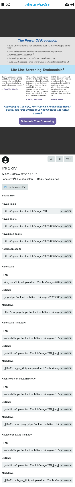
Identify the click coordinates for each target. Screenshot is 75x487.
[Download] (51, 159)
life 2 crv (9, 168)
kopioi (67, 211)
